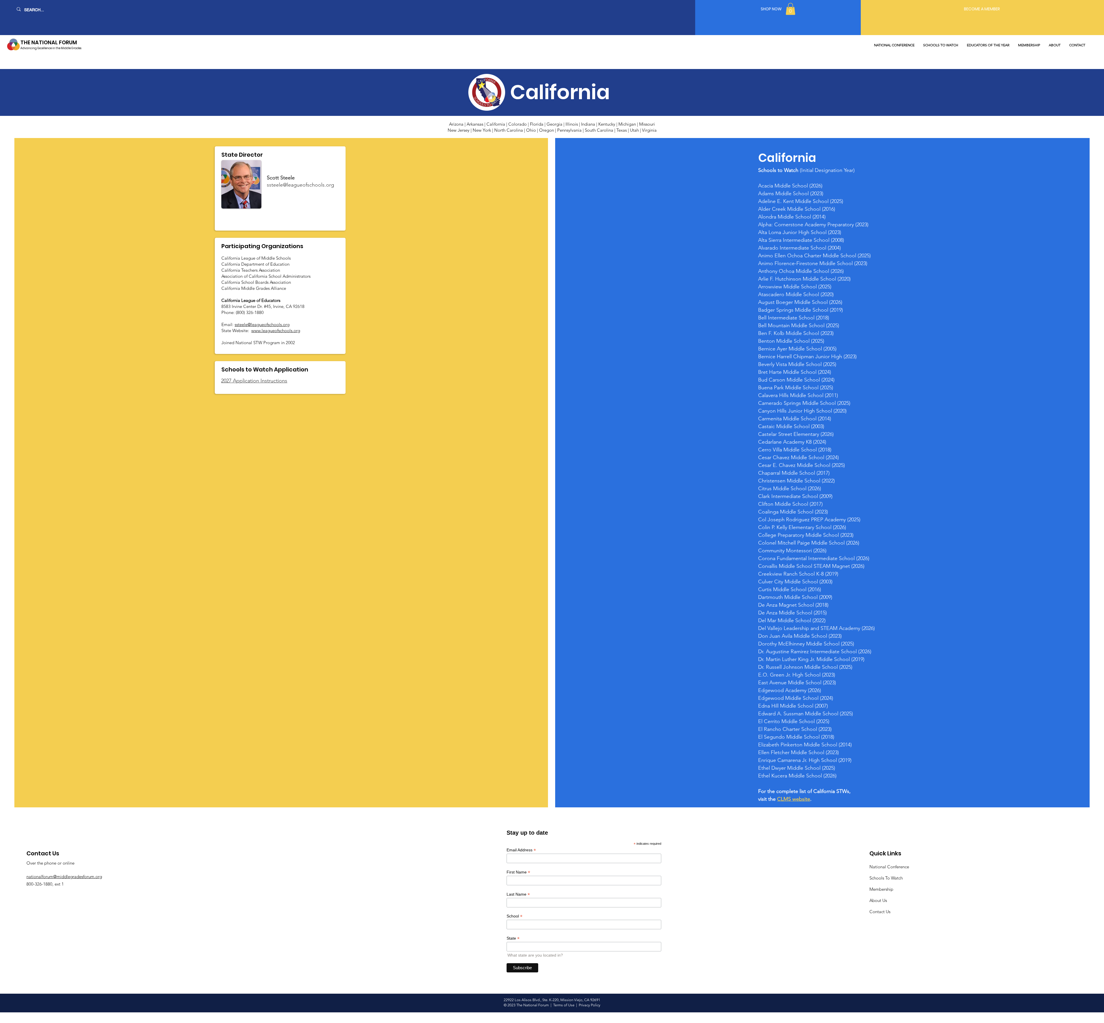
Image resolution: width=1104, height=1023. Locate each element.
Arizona (456, 124)
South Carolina (599, 130)
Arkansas (475, 124)
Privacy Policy (589, 1005)
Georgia (554, 124)
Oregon (546, 130)
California (495, 124)
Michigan (627, 124)
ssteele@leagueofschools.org (300, 185)
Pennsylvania (569, 130)
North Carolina (508, 130)
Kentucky (606, 124)
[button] (790, 9)
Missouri (647, 124)
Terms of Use (564, 1005)
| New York (481, 130)
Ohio (531, 130)
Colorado (517, 124)
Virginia (649, 130)
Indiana (588, 124)
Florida (537, 124)
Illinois (572, 124)
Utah (634, 130)
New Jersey (458, 130)
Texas (621, 130)
